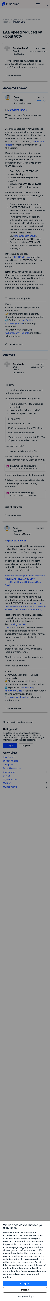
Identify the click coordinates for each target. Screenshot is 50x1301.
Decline (25, 1290)
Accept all (25, 1283)
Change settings (25, 1296)
